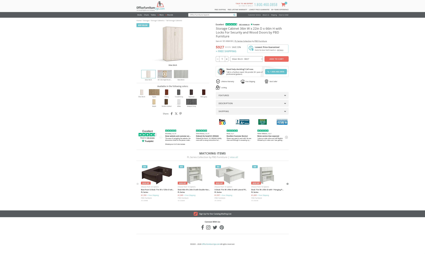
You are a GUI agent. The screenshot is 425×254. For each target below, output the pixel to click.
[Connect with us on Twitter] (215, 227)
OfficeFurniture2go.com (211, 244)
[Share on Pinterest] (180, 113)
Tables (153, 15)
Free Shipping (220, 10)
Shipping (274, 15)
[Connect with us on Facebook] (202, 227)
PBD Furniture (260, 41)
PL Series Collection (243, 41)
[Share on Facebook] (172, 113)
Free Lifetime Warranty (237, 10)
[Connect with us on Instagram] (208, 227)
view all (234, 157)
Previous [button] (137, 184)
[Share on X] (176, 113)
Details (280, 50)
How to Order (284, 15)
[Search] (234, 14)
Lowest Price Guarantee (259, 10)
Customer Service (254, 15)
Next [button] (287, 184)
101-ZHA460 (144, 200)
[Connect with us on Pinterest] (222, 227)
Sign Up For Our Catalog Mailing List (215, 214)
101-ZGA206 (181, 200)
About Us (266, 15)
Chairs (146, 15)
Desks (139, 15)
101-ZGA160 (254, 200)
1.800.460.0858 (265, 4)
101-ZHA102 (217, 200)
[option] (148, 75)
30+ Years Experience (280, 10)
